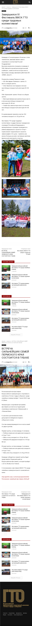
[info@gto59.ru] (3, 28)
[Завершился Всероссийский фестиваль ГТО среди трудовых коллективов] (6, 277)
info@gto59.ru (8, 28)
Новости (8, 7)
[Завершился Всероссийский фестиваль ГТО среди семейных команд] (6, 268)
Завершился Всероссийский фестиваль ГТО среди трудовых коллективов (21, 276)
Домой (3, 7)
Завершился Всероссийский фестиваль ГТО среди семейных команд (21, 267)
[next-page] (5, 291)
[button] (3, 2)
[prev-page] (3, 291)
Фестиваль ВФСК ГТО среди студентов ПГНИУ (23, 252)
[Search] (29, 2)
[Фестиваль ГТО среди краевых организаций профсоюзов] (6, 286)
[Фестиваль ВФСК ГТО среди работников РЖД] (6, 329)
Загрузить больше (15, 334)
